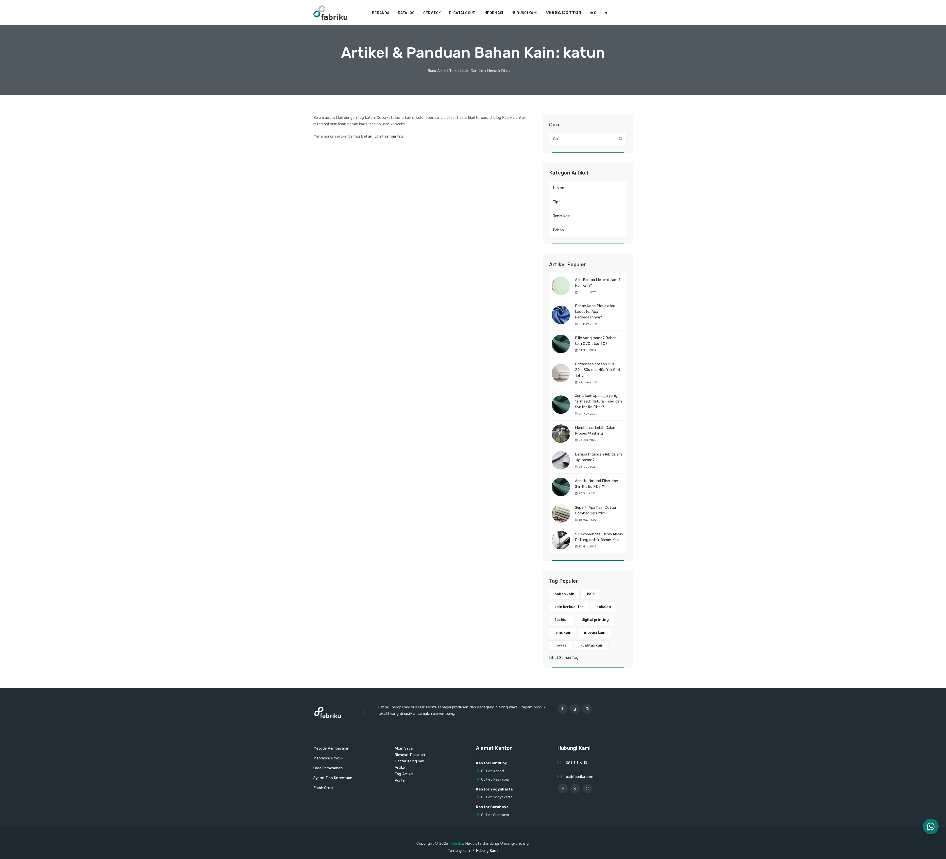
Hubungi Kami (525, 13)
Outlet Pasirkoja (495, 779)
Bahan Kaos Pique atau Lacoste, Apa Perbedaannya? (595, 311)
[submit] (620, 139)
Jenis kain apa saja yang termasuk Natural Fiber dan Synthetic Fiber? (598, 401)
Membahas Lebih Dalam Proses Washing (595, 430)
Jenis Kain (562, 216)
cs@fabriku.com (579, 776)
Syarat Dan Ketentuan (332, 778)
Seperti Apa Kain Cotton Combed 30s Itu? (596, 510)
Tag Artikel (404, 774)
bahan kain (564, 594)
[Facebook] (563, 709)
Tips (556, 202)
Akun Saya (404, 748)
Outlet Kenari (492, 771)
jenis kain (563, 633)
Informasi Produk (328, 758)
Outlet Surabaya (495, 815)
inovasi (561, 645)
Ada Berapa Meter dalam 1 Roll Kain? (597, 283)
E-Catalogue (462, 13)
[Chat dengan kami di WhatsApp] (931, 826)
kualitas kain (592, 645)
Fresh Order (323, 788)
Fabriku (456, 843)
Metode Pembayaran (331, 748)
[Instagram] (587, 709)
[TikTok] (575, 709)
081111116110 (576, 763)
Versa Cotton (564, 12)
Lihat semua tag (388, 136)
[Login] (606, 13)
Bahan (558, 230)
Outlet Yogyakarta (496, 797)
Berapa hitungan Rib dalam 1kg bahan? (598, 457)
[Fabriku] (330, 12)
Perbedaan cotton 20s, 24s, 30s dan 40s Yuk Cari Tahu (597, 370)
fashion (562, 620)
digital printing (595, 620)
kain (591, 594)
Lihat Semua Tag (563, 657)
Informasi (493, 13)
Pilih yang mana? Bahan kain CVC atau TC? (596, 341)
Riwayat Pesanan (410, 755)
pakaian (603, 607)
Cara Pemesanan (328, 768)
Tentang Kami (459, 851)
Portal (400, 780)
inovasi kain (594, 633)
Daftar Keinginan (409, 761)
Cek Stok (432, 13)
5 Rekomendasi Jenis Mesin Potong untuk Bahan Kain (599, 537)
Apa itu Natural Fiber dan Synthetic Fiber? (596, 484)
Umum (558, 188)
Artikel (400, 767)
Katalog (406, 13)
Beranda (380, 13)
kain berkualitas (569, 607)
